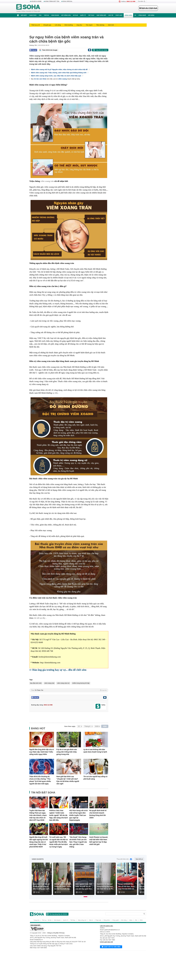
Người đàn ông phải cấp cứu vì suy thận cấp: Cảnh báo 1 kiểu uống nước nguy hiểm (41, 751)
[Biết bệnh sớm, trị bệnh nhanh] (148, 8)
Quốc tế (83, 15)
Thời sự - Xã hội (46, 920)
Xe (135, 15)
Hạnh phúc (33, 15)
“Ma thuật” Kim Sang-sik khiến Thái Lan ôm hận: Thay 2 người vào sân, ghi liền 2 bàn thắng (78, 842)
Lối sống (58, 25)
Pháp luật (119, 15)
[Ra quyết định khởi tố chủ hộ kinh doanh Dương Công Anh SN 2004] (98, 802)
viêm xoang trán (47, 181)
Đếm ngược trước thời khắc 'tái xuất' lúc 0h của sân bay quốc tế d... (84, 886)
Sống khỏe (128, 15)
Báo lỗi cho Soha (101, 50)
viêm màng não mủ (63, 683)
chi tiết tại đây (39, 618)
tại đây (55, 393)
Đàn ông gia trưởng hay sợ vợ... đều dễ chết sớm (59, 669)
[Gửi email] (89, 50)
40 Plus (75, 15)
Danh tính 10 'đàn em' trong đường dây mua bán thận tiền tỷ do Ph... (105, 886)
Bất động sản (66, 15)
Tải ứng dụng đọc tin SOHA (58, 914)
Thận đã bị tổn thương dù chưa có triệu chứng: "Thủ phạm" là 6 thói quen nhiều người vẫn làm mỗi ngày (40, 780)
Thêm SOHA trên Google (49, 50)
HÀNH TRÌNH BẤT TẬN (52, 1)
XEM (105, 726)
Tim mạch (89, 25)
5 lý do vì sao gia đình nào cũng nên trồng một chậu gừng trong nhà (66, 751)
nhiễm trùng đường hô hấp (80, 683)
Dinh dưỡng (69, 25)
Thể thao (91, 15)
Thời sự (46, 15)
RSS (141, 920)
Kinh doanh (55, 15)
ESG (40, 15)
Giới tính (111, 25)
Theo (69, 690)
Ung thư (79, 25)
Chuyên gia (47, 25)
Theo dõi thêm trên (123, 859)
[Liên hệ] (104, 697)
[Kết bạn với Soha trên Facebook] (98, 706)
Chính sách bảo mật (106, 942)
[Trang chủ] (28, 8)
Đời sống (151, 15)
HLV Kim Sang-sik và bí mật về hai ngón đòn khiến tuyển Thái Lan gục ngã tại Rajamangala (78, 815)
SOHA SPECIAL (67, 1)
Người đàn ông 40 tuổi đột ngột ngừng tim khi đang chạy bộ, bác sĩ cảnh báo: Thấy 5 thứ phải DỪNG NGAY (38, 842)
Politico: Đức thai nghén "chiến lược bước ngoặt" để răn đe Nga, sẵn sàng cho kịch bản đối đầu (58, 815)
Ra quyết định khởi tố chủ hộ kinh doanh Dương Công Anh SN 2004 (97, 814)
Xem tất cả (139, 859)
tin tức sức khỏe (40, 79)
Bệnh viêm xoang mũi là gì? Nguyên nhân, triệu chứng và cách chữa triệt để (59, 69)
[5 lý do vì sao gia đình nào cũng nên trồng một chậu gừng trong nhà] (68, 739)
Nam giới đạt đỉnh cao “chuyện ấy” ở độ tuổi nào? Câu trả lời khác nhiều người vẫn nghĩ (67, 780)
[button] (85, 896)
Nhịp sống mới (101, 15)
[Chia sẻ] (33, 50)
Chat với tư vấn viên (112, 947)
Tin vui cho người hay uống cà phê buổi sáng (95, 777)
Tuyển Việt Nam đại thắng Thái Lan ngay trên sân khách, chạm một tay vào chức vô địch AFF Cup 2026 (38, 815)
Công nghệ (142, 15)
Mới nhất (24, 15)
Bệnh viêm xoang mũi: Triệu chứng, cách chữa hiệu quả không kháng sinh (59, 73)
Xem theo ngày (69, 726)
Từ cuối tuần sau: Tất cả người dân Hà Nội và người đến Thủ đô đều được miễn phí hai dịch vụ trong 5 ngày (58, 842)
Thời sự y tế (35, 25)
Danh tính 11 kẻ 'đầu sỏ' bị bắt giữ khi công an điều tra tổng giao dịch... (42, 886)
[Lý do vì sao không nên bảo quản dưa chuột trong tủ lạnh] (95, 739)
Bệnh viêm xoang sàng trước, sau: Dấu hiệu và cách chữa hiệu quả (56, 76)
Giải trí (110, 15)
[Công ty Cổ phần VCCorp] (59, 927)
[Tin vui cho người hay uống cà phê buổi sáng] (95, 766)
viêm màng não (49, 683)
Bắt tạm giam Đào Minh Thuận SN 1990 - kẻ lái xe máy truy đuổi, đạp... (62, 886)
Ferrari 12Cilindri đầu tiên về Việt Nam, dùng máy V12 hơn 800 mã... (126, 886)
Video (130, 920)
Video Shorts (37, 859)
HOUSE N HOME (36, 1)
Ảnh (136, 920)
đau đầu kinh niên (36, 683)
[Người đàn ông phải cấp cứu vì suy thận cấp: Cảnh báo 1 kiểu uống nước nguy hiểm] (41, 739)
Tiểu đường (100, 25)
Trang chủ (36, 920)
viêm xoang (62, 79)
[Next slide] (141, 880)
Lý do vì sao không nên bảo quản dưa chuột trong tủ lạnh (95, 750)
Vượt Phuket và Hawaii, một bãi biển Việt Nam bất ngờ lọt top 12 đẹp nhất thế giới (98, 840)
